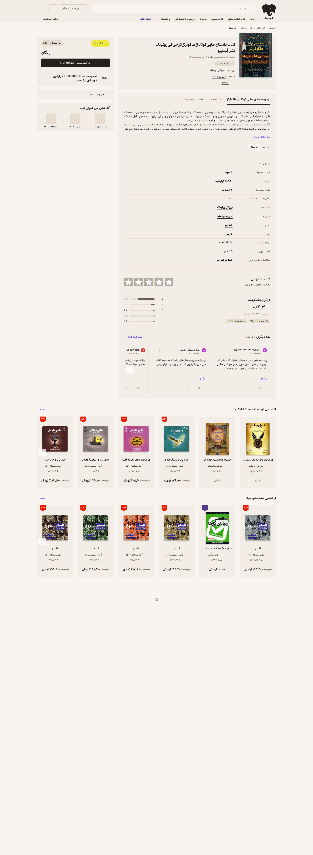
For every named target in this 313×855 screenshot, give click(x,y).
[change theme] (41, 8)
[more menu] (126, 83)
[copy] (45, 78)
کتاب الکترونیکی (257, 28)
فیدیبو (272, 28)
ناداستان (232, 28)
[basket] (53, 8)
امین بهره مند (219, 76)
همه (42, 409)
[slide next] (129, 369)
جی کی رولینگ (217, 70)
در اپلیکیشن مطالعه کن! (75, 63)
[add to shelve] (100, 118)
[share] (143, 83)
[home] (268, 12)
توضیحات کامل (262, 137)
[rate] (169, 282)
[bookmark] (135, 83)
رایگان (243, 28)
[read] (51, 118)
